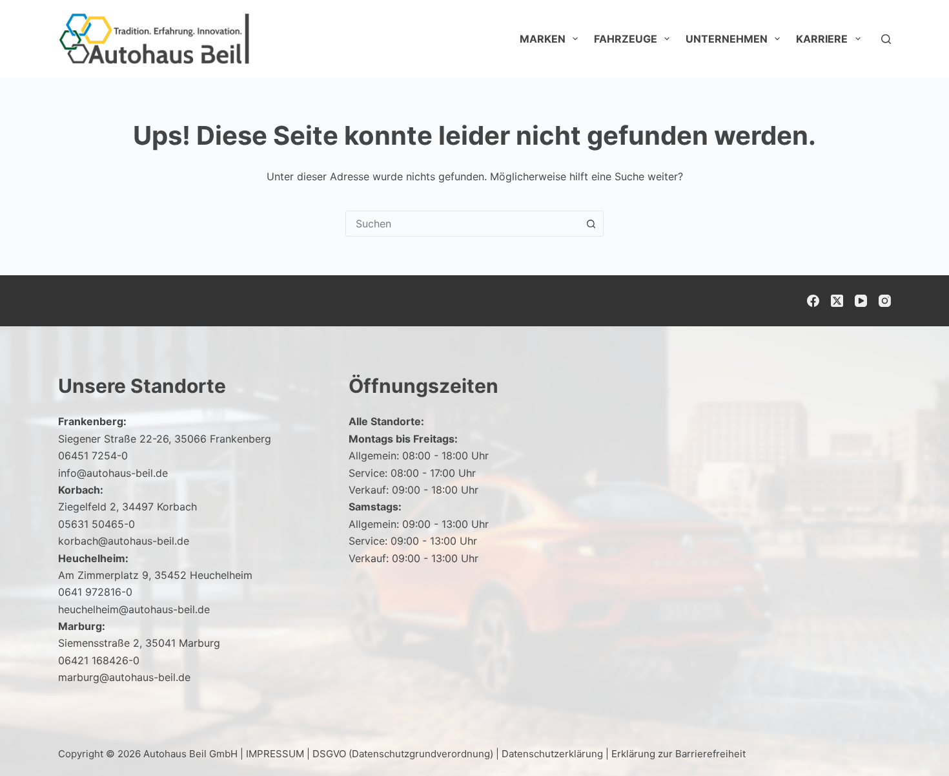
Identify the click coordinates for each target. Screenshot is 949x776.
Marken (543, 38)
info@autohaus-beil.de (113, 473)
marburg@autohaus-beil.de (124, 677)
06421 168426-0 (98, 660)
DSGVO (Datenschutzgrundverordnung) (402, 754)
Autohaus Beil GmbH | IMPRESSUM (223, 754)
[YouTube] (861, 301)
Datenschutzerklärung (552, 754)
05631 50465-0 (96, 524)
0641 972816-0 (95, 591)
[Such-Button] (590, 223)
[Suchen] (886, 39)
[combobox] (462, 223)
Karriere (822, 38)
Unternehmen (727, 38)
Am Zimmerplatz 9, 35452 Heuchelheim (155, 575)
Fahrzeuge (625, 38)
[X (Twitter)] (837, 301)
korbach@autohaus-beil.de (123, 540)
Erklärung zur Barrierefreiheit (678, 754)
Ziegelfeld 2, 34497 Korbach (127, 506)
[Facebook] (813, 301)
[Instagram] (885, 301)
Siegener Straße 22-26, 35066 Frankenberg (164, 438)
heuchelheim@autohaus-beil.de (134, 609)
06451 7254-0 (93, 455)
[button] (908, 740)
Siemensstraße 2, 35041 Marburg (139, 642)
